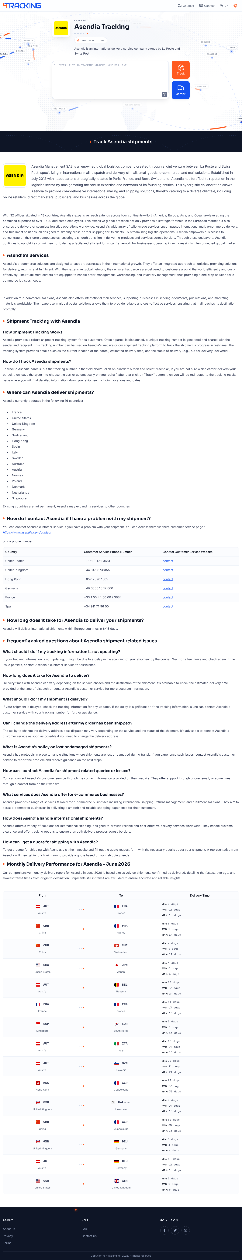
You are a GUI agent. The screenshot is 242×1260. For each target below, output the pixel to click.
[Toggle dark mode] (235, 5)
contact (168, 561)
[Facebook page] (164, 1230)
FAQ (84, 1229)
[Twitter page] (175, 1230)
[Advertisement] (121, 111)
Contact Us (89, 1236)
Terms (7, 1243)
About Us (9, 1229)
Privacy (8, 1236)
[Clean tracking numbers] (164, 94)
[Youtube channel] (186, 1230)
